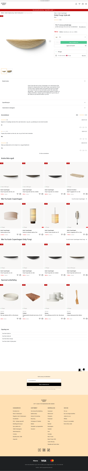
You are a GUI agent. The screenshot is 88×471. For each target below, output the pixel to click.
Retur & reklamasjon (17, 413)
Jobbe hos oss (67, 416)
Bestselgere (50, 426)
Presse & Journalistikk (69, 421)
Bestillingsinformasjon (18, 423)
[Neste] (50, 41)
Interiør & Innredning (35, 416)
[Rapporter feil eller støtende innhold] (86, 127)
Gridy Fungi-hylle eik (28, 12)
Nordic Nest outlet (68, 423)
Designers (50, 416)
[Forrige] (2, 41)
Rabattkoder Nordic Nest (53, 444)
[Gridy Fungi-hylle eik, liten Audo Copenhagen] (26, 41)
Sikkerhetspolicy (16, 431)
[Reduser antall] (55, 42)
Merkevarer (50, 413)
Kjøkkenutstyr (34, 413)
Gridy (55, 13)
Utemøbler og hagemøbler (37, 426)
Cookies (15, 434)
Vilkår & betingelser (17, 429)
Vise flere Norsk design (7, 338)
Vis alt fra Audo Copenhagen (78, 199)
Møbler (2, 12)
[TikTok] (48, 449)
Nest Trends (50, 436)
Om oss (65, 411)
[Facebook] (39, 449)
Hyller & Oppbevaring (9, 12)
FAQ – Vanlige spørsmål (18, 421)
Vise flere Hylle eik (6, 336)
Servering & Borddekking (36, 411)
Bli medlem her (82, 26)
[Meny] (86, 4)
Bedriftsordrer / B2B (17, 436)
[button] (57, 20)
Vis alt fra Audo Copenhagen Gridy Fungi (75, 239)
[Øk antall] (59, 42)
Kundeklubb (15, 418)
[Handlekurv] (82, 4)
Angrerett (15, 439)
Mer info (84, 55)
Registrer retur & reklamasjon (19, 416)
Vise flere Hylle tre (6, 333)
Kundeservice (16, 411)
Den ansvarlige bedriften (69, 413)
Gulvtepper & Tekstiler (36, 421)
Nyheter (49, 423)
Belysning (33, 418)
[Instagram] (44, 449)
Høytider (50, 429)
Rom (49, 431)
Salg (49, 421)
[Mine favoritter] (79, 4)
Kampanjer (50, 418)
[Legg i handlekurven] (20, 194)
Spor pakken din (16, 426)
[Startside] (3, 4)
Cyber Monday (51, 441)
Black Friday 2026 (52, 439)
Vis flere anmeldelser (44, 153)
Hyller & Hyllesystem (19, 12)
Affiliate (65, 418)
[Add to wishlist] (17, 194)
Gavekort (33, 429)
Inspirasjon (50, 411)
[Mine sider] (76, 4)
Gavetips (50, 434)
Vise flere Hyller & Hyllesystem (9, 341)
